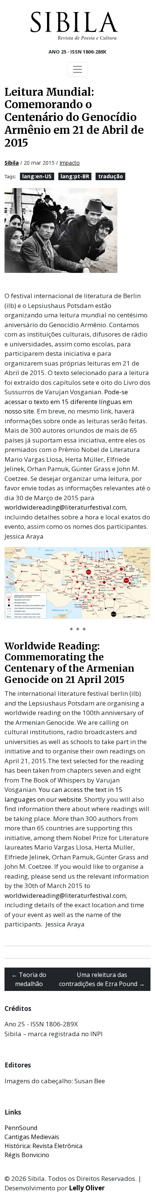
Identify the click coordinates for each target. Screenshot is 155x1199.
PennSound (21, 1128)
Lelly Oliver (87, 1188)
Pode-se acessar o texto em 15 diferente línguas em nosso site (68, 401)
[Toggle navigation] (77, 69)
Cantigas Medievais (32, 1137)
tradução (110, 176)
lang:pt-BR (75, 176)
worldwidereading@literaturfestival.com (65, 507)
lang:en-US (37, 176)
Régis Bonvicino (27, 1155)
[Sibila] (74, 25)
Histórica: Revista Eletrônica (43, 1146)
